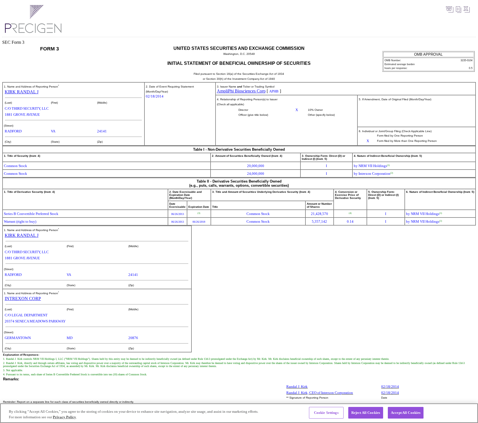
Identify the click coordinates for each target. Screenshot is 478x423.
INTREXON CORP (23, 298)
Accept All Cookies (405, 413)
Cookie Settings (326, 413)
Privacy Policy (64, 417)
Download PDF (458, 9)
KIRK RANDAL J (21, 91)
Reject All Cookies (365, 413)
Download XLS (466, 9)
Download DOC (449, 9)
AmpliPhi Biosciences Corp (241, 91)
